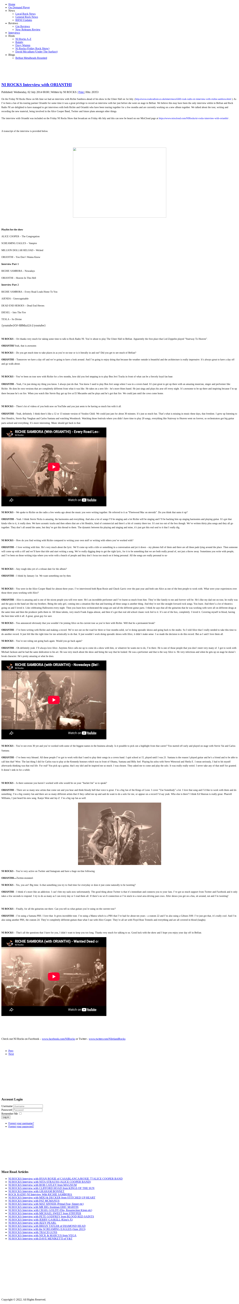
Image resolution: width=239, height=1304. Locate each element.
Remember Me (9, 1113)
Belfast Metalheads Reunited (31, 57)
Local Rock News (25, 13)
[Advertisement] (119, 70)
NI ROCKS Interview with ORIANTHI (36, 84)
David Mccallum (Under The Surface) (36, 51)
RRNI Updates (23, 20)
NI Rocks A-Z (23, 38)
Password (7, 1109)
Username (7, 1106)
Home (11, 4)
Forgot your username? (21, 1123)
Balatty (19, 42)
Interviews (14, 32)
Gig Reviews (22, 26)
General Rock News (26, 16)
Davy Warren (22, 45)
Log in (6, 1117)
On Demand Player (19, 7)
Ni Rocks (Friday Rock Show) (32, 48)
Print (81, 92)
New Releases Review (27, 29)
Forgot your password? (21, 1126)
